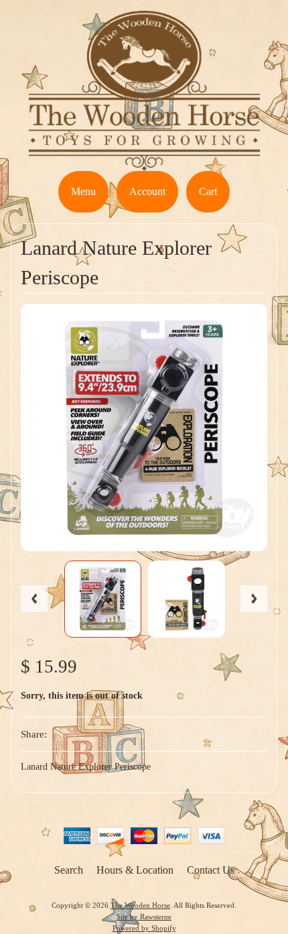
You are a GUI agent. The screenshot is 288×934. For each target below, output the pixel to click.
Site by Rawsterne (144, 917)
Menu (83, 191)
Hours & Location (134, 870)
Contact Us (210, 870)
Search (68, 870)
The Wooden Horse (140, 905)
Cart (208, 191)
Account (147, 191)
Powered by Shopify (144, 928)
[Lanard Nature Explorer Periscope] (102, 599)
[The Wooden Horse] (144, 162)
